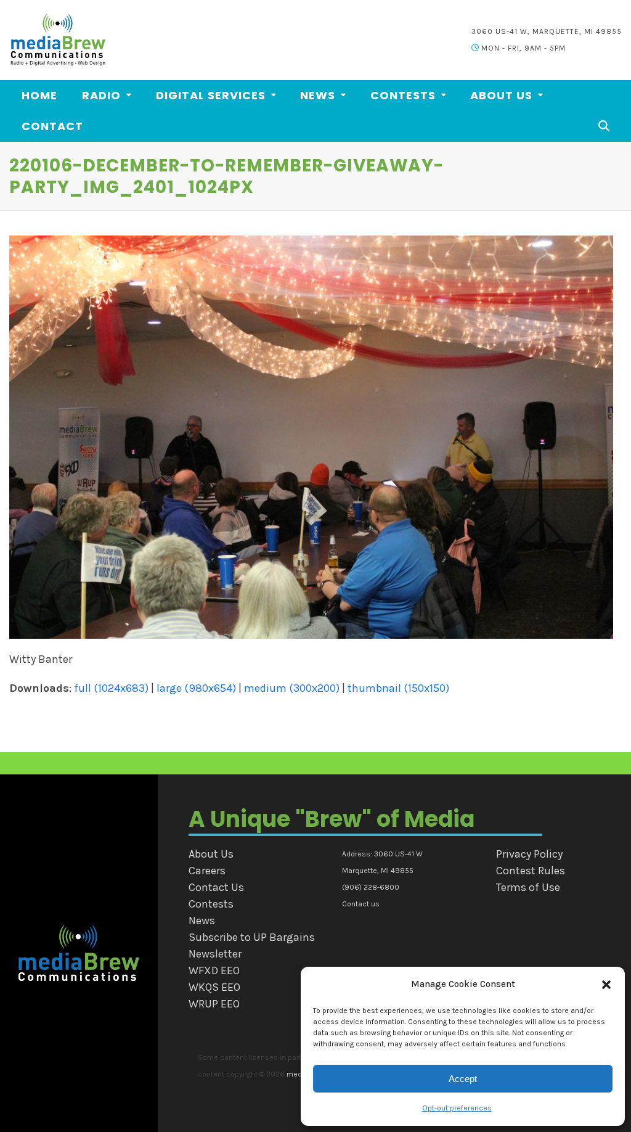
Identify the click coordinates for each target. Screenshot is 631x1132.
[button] (606, 984)
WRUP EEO (214, 1004)
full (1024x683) (111, 688)
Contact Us (216, 887)
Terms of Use (528, 887)
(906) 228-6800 (370, 887)
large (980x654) (196, 688)
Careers (207, 870)
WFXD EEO (214, 970)
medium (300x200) (292, 688)
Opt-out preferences (457, 1108)
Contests (211, 904)
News (202, 920)
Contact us (361, 904)
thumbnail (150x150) (398, 688)
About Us (211, 854)
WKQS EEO (214, 987)
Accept (463, 1078)
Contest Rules (530, 870)
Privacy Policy (529, 854)
